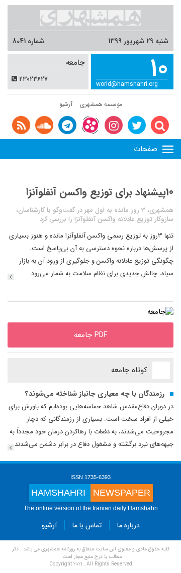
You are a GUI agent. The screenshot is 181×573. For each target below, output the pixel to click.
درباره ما (128, 525)
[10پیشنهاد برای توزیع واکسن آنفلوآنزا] (11, 277)
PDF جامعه (91, 335)
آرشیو (65, 104)
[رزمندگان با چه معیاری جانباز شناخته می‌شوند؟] (11, 447)
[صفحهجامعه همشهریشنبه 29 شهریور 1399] (160, 312)
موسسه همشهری (101, 104)
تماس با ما (87, 525)
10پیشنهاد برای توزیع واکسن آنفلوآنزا (99, 192)
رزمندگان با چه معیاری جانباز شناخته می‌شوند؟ (94, 393)
